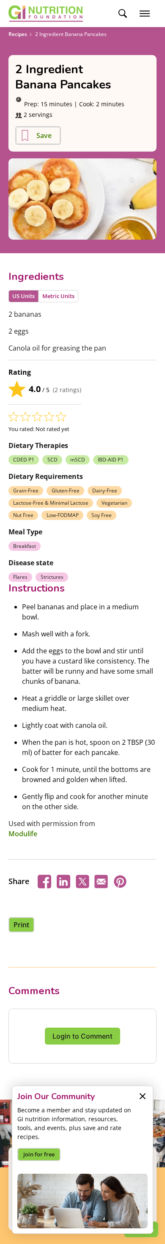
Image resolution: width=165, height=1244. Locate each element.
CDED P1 (23, 459)
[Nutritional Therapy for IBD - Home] (45, 13)
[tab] (23, 296)
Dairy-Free (104, 490)
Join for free (39, 1154)
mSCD (77, 459)
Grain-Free (25, 490)
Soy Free (101, 515)
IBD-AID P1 (111, 459)
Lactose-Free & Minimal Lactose (50, 502)
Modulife (22, 833)
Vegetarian (114, 502)
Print (21, 924)
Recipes (17, 34)
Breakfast (24, 546)
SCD (52, 459)
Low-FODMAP (63, 515)
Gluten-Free (66, 490)
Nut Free (23, 515)
